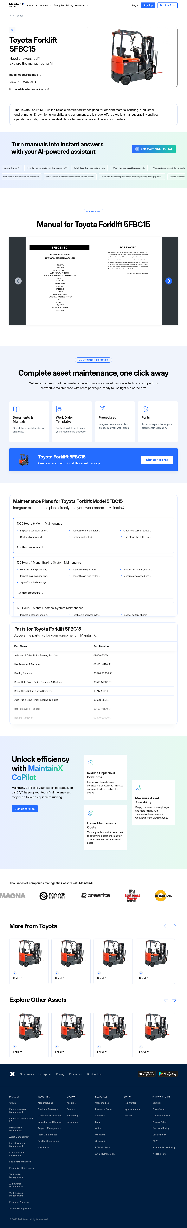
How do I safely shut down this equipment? (126, 168)
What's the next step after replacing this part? (78, 168)
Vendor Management (20, 1208)
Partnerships (73, 1115)
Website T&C (159, 1154)
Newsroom (72, 1122)
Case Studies (102, 1103)
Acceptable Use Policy (164, 1147)
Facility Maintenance (20, 1161)
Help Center (130, 1103)
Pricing (69, 5)
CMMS (12, 1103)
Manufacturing (45, 1103)
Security (157, 1103)
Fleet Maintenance (47, 1134)
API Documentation (105, 1154)
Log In (135, 5)
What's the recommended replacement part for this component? (119, 176)
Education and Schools (50, 1122)
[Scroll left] (165, 926)
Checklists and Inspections (17, 1154)
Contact (128, 1115)
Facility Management (48, 1141)
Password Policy (161, 1128)
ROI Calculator (102, 1147)
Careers (71, 1109)
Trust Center (159, 1109)
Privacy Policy (160, 1122)
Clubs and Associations (50, 1115)
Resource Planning (19, 1202)
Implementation (132, 1109)
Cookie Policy (159, 1134)
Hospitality (43, 1147)
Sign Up (148, 5)
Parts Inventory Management (17, 1144)
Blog (97, 1122)
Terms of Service (161, 1115)
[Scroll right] (174, 926)
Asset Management (19, 1137)
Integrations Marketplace (15, 1129)
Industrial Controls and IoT (21, 1120)
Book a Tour (167, 5)
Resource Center (103, 1109)
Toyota (19, 15)
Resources (75, 1074)
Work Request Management (16, 1194)
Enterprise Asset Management (17, 1110)
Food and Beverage (48, 1109)
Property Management (49, 1128)
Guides (99, 1128)
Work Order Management (16, 1176)
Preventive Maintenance (21, 1168)
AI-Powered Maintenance (16, 1185)
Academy (100, 1115)
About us (71, 1103)
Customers (27, 1074)
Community (101, 1141)
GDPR (155, 1141)
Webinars (100, 1134)
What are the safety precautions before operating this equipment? (52, 176)
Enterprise (59, 5)
